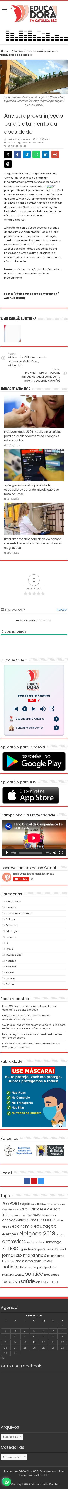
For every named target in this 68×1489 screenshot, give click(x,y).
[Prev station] (34, 709)
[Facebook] (27, 1181)
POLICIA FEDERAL (13, 1275)
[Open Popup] (52, 709)
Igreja (9, 949)
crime (60, 1220)
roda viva (11, 1281)
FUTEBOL (11, 1248)
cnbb (6, 1220)
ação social (15, 1215)
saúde (28, 1281)
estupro (32, 1242)
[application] (34, 838)
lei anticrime (55, 1256)
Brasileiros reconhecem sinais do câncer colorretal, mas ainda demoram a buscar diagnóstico (33, 543)
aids (40, 1204)
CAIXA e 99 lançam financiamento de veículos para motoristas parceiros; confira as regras (34, 1026)
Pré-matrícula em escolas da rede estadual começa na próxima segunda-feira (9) (40, 375)
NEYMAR (47, 1261)
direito (6, 1227)
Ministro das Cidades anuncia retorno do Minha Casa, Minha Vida (27, 359)
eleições (10, 1234)
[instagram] (41, 1181)
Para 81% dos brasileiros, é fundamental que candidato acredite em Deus (29, 1007)
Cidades (11, 907)
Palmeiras (28, 1267)
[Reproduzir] (7, 853)
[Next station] (16, 709)
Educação (12, 931)
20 (43, 1342)
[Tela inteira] (61, 853)
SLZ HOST (43, 1475)
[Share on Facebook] (17, 154)
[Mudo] (55, 853)
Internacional (14, 955)
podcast (51, 1267)
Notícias (11, 960)
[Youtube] (34, 1181)
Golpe (37, 1249)
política (34, 1273)
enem (60, 1234)
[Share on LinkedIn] (45, 154)
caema (53, 1215)
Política (10, 978)
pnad (41, 1267)
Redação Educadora (19, 139)
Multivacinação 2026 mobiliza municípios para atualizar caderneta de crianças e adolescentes (32, 436)
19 (34, 1342)
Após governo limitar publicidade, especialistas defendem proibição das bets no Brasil (31, 489)
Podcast (11, 966)
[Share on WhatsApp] (36, 154)
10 (15, 1336)
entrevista (14, 1241)
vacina (52, 1281)
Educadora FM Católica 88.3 (21, 1471)
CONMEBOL (18, 1220)
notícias (11, 1267)
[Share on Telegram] (27, 154)
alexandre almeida (11, 1209)
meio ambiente (28, 1261)
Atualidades (13, 901)
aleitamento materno (54, 1204)
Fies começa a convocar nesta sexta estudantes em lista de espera (32, 1035)
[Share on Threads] (8, 164)
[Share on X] (8, 154)
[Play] (25, 709)
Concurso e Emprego (19, 913)
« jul (3, 1358)
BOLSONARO (32, 1215)
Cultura (10, 919)
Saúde (18, 51)
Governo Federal (54, 1249)
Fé (7, 943)
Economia (12, 925)
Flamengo (53, 1242)
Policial (10, 972)
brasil (45, 1215)
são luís (40, 1282)
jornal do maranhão (24, 1255)
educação (45, 1226)
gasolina (27, 1249)
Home (7, 51)
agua (33, 1204)
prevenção (52, 1275)
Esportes (11, 937)
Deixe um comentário (33, 142)
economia (22, 1226)
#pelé (26, 1204)
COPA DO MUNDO (41, 1220)
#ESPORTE (11, 1203)
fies (41, 1242)
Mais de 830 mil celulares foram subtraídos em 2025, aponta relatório (31, 1045)
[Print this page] (55, 154)
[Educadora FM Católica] (34, 13)
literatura (8, 1261)
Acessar (61, 610)
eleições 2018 (37, 1233)
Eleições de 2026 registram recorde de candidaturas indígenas (26, 1017)
